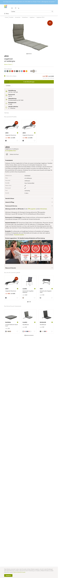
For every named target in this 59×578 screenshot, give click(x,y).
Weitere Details (8, 64)
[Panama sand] (42, 331)
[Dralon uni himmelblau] (22, 71)
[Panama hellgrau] (23, 331)
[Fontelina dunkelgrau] (8, 331)
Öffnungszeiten (32, 209)
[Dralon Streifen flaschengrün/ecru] (10, 71)
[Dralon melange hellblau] (5, 71)
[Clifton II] (27, 331)
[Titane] (40, 297)
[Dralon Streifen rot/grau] (12, 71)
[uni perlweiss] (36, 71)
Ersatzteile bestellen (19, 234)
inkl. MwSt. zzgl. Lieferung (48, 78)
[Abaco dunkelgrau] (40, 331)
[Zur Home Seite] (5, 6)
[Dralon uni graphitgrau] (17, 71)
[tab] (29, 160)
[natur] (23, 297)
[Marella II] (29, 331)
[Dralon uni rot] (24, 71)
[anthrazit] (5, 140)
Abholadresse (43, 209)
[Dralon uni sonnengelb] (26, 71)
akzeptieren (8, 575)
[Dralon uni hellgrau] (19, 71)
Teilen (7, 113)
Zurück (6, 17)
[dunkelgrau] (31, 71)
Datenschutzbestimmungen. (19, 572)
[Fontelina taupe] (7, 331)
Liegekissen (32, 17)
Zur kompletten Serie (10, 150)
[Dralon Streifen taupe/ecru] (15, 71)
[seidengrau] (34, 71)
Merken (9, 85)
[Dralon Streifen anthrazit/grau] (7, 71)
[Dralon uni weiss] (29, 71)
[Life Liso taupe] (10, 331)
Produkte (11, 17)
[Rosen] (24, 331)
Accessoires (17, 17)
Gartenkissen (25, 17)
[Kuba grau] (5, 331)
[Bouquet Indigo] (26, 331)
